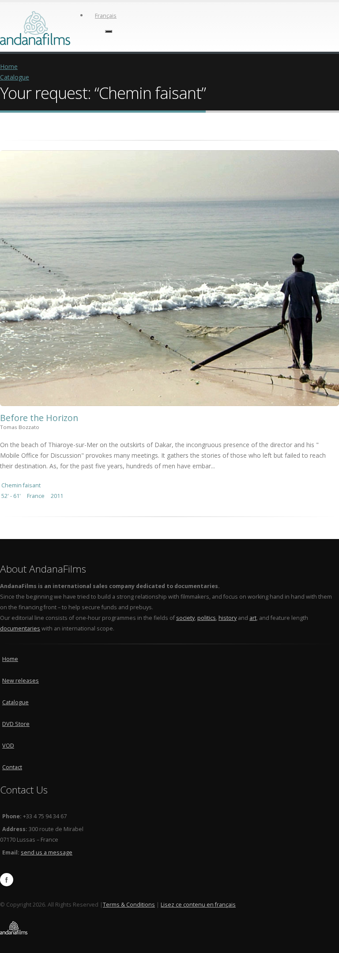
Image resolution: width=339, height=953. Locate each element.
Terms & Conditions (129, 904)
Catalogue (14, 77)
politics (206, 618)
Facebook (6, 879)
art (252, 618)
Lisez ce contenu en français (198, 904)
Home (9, 66)
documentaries (20, 628)
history (227, 618)
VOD (8, 745)
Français (106, 15)
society (185, 618)
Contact (12, 767)
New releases (20, 680)
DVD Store (16, 724)
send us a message (46, 852)
